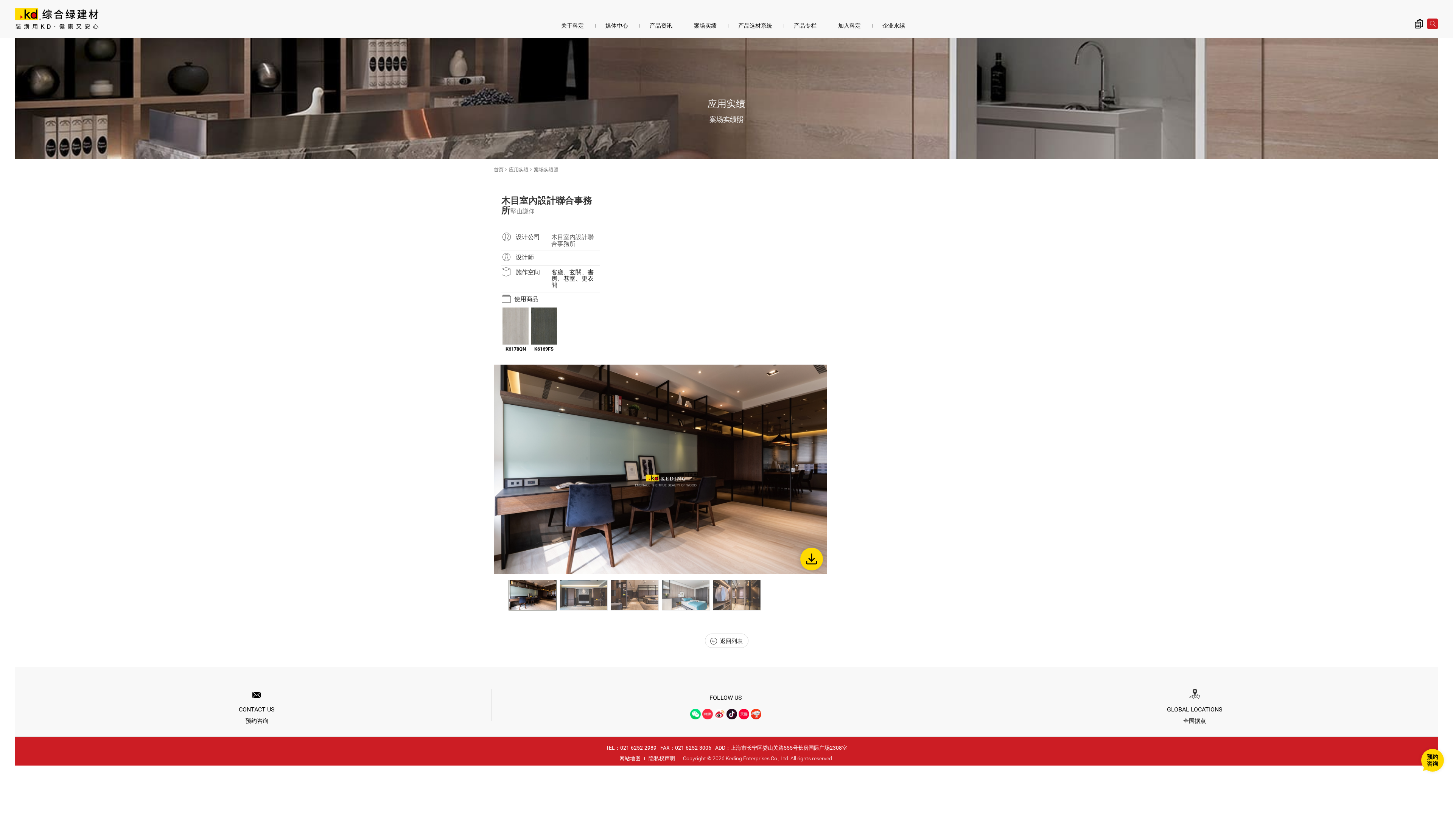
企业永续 (893, 25)
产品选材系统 (755, 25)
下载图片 (811, 559)
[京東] (756, 714)
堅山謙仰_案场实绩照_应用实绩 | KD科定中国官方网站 (56, 19)
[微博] (719, 714)
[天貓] (744, 714)
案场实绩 (705, 25)
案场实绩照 (546, 169)
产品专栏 (805, 25)
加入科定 (849, 25)
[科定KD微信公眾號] (695, 714)
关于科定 (572, 25)
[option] (660, 470)
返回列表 (731, 641)
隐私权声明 (662, 758)
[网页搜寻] (1432, 24)
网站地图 (630, 758)
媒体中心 (616, 25)
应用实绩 (519, 169)
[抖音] (731, 714)
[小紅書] (707, 714)
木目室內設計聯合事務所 (572, 240)
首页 (499, 169)
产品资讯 (661, 25)
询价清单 (1419, 24)
